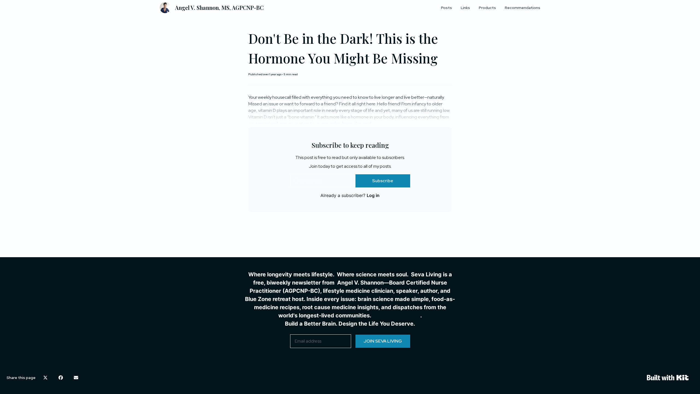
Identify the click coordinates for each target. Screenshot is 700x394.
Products (487, 7)
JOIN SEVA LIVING (383, 341)
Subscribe (382, 181)
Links (465, 7)
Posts (446, 7)
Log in (373, 195)
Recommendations (522, 7)
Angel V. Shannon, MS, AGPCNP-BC (219, 7)
